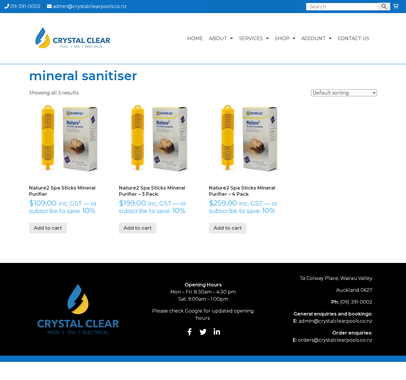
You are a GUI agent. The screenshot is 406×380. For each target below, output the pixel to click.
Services (251, 38)
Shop (282, 38)
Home (195, 38)
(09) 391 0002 (356, 302)
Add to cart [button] (48, 228)
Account (313, 38)
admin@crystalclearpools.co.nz (89, 6)
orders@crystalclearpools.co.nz (335, 340)
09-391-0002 (25, 6)
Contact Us (353, 38)
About (218, 38)
